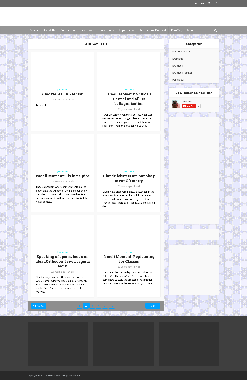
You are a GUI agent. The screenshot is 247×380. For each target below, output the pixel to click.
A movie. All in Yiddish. (62, 94)
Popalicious (126, 30)
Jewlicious (87, 30)
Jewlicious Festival (152, 30)
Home (34, 30)
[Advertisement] (194, 170)
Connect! (66, 30)
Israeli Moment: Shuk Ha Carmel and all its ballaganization (129, 99)
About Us (49, 30)
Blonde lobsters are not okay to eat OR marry (129, 178)
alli (72, 99)
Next (152, 305)
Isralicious (107, 30)
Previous (40, 305)
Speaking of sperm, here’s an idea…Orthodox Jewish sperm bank (62, 261)
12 (111, 305)
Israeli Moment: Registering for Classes (129, 259)
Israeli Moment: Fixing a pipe (63, 175)
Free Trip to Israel (183, 30)
